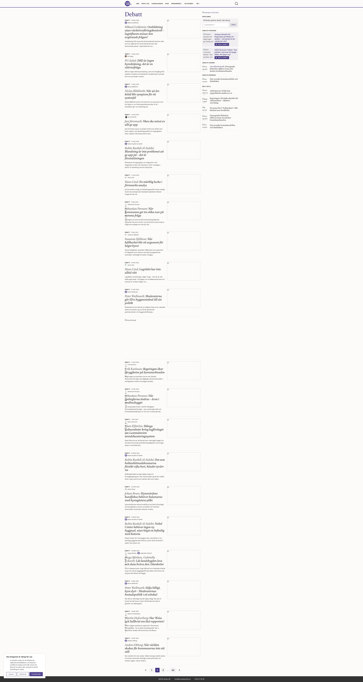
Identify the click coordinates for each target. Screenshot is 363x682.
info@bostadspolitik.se (182, 679)
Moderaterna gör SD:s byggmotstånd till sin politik (143, 300)
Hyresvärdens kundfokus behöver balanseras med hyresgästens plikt (143, 497)
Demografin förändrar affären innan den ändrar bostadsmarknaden (222, 69)
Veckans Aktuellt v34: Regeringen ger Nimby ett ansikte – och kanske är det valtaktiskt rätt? (225, 37)
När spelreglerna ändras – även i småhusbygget (142, 399)
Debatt (133, 15)
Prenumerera (176, 3)
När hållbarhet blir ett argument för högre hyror (144, 242)
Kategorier (189, 3)
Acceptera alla (36, 674)
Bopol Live (145, 3)
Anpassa (11, 674)
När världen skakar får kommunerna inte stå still (145, 648)
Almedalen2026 (157, 3)
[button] (222, 44)
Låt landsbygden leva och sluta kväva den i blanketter (144, 561)
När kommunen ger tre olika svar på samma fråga (144, 212)
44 (173, 670)
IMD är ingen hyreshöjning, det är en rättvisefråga (139, 64)
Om (197, 3)
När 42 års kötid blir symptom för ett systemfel (142, 94)
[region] (24, 666)
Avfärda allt (22, 674)
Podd (167, 3)
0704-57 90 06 (199, 679)
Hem (137, 3)
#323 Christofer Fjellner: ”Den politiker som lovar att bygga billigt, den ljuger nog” (226, 52)
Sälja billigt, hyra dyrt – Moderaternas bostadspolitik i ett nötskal (143, 591)
